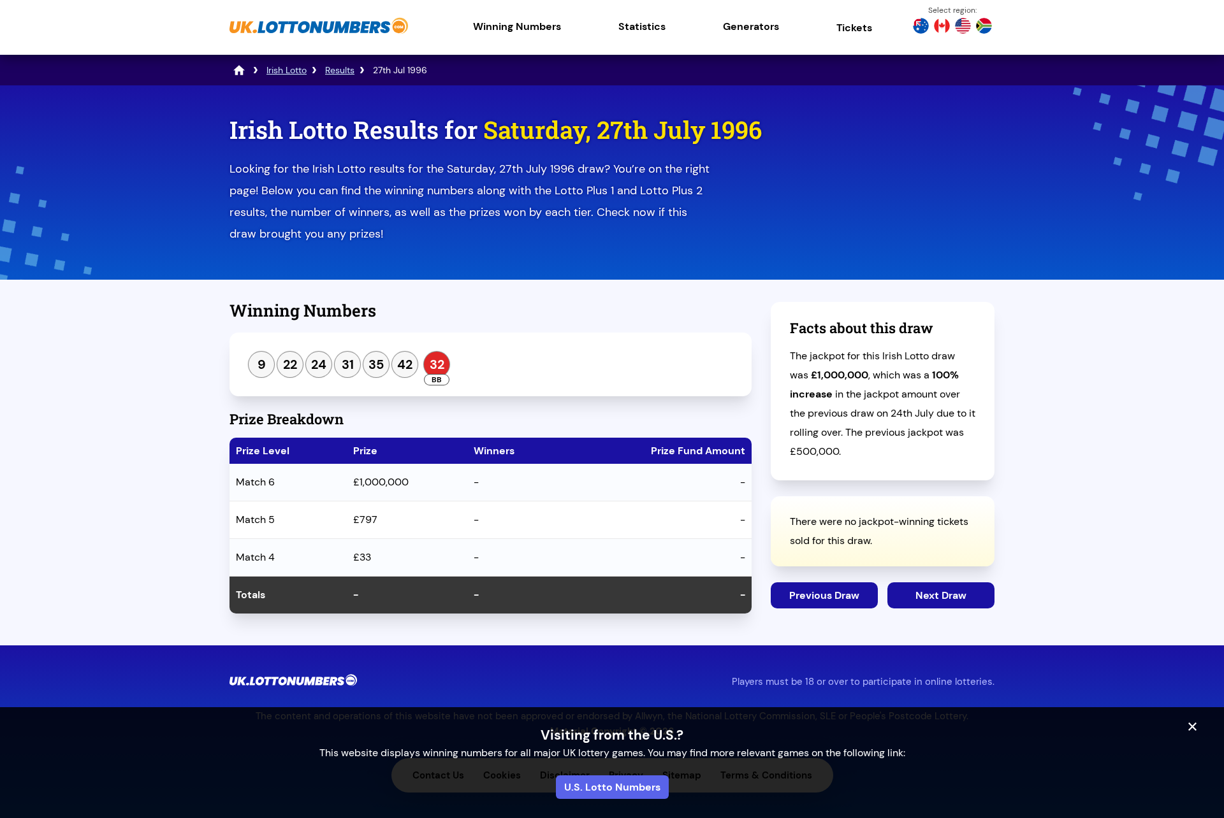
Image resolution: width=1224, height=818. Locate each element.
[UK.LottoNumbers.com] (318, 34)
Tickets (854, 27)
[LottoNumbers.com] (239, 70)
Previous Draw (824, 595)
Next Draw (940, 595)
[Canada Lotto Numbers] (941, 27)
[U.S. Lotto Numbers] (962, 27)
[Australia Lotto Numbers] (920, 27)
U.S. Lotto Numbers (612, 787)
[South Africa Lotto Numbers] (983, 27)
